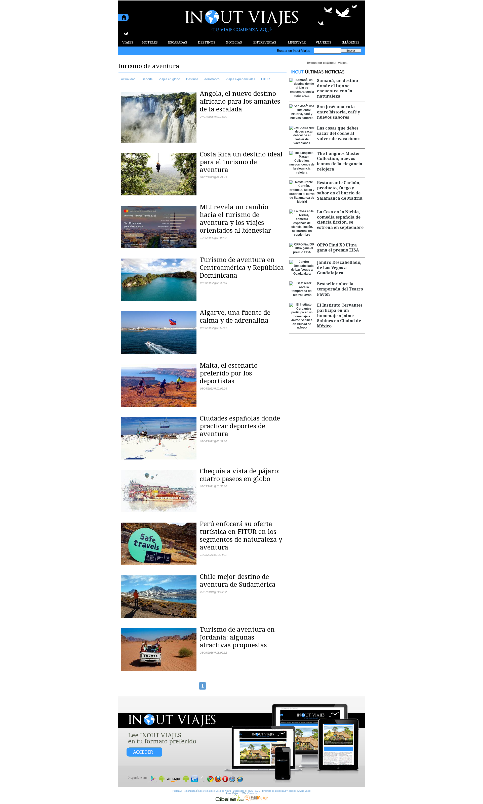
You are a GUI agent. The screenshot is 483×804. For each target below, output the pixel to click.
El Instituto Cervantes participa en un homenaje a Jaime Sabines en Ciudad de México (340, 315)
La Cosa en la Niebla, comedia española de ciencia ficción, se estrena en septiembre (340, 219)
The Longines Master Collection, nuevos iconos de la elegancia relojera (339, 161)
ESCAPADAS (177, 42)
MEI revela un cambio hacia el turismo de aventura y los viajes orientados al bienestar (235, 218)
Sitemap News (223, 791)
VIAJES (127, 42)
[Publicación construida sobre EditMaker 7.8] (256, 799)
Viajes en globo (169, 79)
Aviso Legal (304, 791)
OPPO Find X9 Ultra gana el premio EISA (338, 248)
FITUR (265, 79)
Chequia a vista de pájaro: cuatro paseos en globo (240, 475)
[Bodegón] (241, 741)
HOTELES (150, 42)
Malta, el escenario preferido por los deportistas (229, 373)
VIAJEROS (323, 42)
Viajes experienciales (240, 79)
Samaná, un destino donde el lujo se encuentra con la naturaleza (337, 88)
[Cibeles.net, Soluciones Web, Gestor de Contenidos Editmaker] (230, 799)
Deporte (147, 79)
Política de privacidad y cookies (280, 791)
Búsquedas (239, 791)
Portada (177, 791)
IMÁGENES (350, 42)
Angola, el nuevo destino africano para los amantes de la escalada (240, 101)
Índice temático (205, 791)
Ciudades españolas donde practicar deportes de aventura (240, 426)
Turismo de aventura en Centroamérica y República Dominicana (242, 267)
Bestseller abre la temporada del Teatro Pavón (340, 289)
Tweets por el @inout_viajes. (327, 63)
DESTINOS (206, 42)
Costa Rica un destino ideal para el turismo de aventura (241, 162)
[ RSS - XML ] (254, 791)
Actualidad (128, 79)
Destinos (192, 79)
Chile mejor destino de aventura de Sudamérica (237, 580)
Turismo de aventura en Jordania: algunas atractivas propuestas (237, 637)
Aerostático (212, 79)
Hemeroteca (189, 791)
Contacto (252, 793)
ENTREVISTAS (264, 42)
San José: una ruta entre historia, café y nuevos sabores (338, 112)
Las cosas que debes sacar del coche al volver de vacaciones (338, 133)
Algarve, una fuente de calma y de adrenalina (235, 316)
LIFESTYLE (297, 42)
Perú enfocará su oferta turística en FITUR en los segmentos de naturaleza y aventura (241, 535)
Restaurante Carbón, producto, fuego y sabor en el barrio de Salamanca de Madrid (340, 190)
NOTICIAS (234, 42)
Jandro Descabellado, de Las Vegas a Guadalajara (339, 267)
